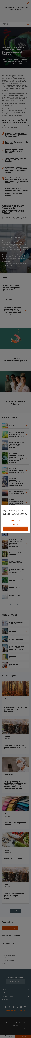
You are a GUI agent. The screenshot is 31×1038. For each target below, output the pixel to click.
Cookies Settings (15, 520)
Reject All (15, 524)
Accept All (15, 529)
